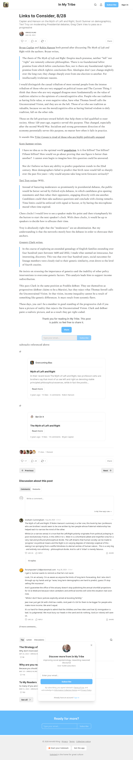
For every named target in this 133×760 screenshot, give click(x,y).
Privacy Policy (86, 690)
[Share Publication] (101, 4)
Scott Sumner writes (30, 144)
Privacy (65, 741)
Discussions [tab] (39, 640)
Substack (54, 754)
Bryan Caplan (26, 48)
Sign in (125, 4)
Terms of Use (79, 687)
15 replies (32, 561)
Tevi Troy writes (28, 180)
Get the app (79, 748)
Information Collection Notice (65, 690)
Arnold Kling (30, 32)
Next (105, 470)
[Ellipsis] (112, 520)
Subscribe (111, 4)
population (70, 150)
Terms (72, 741)
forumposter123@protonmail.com (40, 569)
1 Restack (49, 452)
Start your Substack (60, 748)
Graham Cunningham (34, 519)
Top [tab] (22, 640)
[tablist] (30, 489)
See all (24, 699)
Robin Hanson (47, 48)
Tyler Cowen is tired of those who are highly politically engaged (70, 137)
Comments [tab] (25, 489)
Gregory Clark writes (30, 242)
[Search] (95, 4)
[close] (91, 645)
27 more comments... (28, 627)
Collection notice (83, 741)
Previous (29, 470)
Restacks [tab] (36, 489)
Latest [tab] (29, 640)
